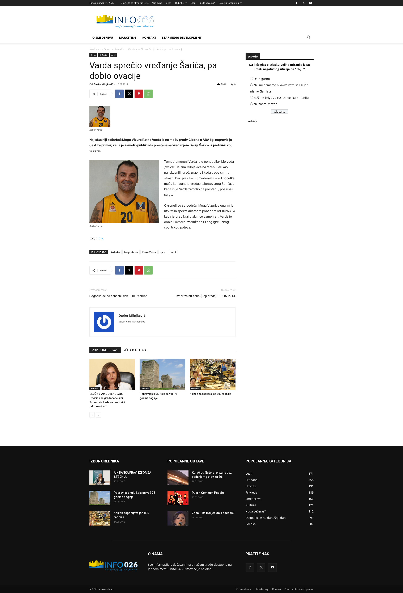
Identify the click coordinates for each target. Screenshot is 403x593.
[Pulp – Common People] (177, 498)
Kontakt (149, 38)
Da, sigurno (262, 79)
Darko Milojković (103, 84)
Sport (107, 49)
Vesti (168, 2)
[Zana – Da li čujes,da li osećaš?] (177, 518)
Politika (94, 388)
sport (163, 252)
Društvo (145, 388)
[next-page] (98, 414)
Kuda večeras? (207, 2)
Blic (101, 238)
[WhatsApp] (148, 94)
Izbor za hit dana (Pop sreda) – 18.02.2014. (206, 296)
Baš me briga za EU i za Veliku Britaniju (281, 98)
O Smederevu (102, 38)
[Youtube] (310, 3)
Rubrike (179, 2)
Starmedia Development (182, 38)
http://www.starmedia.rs (132, 321)
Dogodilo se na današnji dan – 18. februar (118, 296)
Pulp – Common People (208, 492)
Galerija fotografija (229, 2)
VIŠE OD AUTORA (135, 350)
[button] (309, 38)
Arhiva (252, 121)
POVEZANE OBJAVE (105, 350)
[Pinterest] (139, 94)
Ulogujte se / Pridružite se (135, 2)
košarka (115, 252)
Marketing (127, 38)
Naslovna (157, 2)
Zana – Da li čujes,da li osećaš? (213, 513)
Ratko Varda (149, 252)
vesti (173, 252)
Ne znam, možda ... (267, 104)
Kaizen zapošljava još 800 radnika (210, 393)
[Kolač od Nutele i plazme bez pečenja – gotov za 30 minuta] (177, 477)
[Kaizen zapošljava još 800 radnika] (213, 374)
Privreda (195, 388)
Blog (193, 2)
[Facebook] (296, 3)
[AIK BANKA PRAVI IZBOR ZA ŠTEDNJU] (99, 477)
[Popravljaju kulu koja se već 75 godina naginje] (162, 374)
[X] (303, 3)
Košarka (119, 49)
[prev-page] (92, 414)
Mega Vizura (131, 252)
